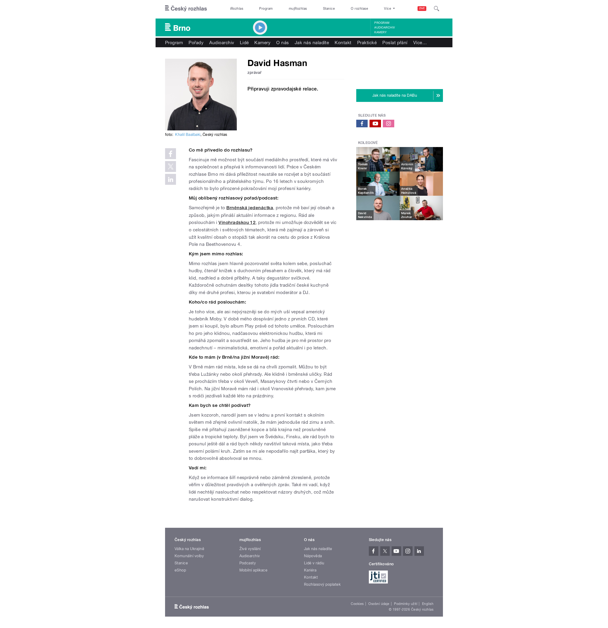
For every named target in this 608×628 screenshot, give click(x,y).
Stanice (329, 8)
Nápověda (313, 556)
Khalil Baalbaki (187, 134)
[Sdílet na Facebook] (170, 153)
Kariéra (310, 570)
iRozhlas (236, 8)
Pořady (196, 42)
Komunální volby (189, 556)
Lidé (244, 42)
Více (420, 42)
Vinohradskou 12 (237, 222)
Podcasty (247, 563)
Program (266, 8)
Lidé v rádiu (314, 563)
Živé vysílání (250, 549)
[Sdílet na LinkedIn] (170, 179)
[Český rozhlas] (186, 8)
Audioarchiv (384, 27)
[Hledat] (436, 8)
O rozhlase (359, 8)
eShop (180, 570)
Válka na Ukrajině (189, 549)
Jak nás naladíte (312, 42)
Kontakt (343, 42)
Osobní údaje (379, 604)
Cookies (357, 604)
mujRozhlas (298, 8)
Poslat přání (395, 42)
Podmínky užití (405, 604)
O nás (282, 42)
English (427, 604)
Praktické (367, 42)
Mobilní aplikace (253, 570)
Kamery (380, 32)
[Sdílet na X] (170, 166)
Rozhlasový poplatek (322, 584)
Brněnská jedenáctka (249, 207)
